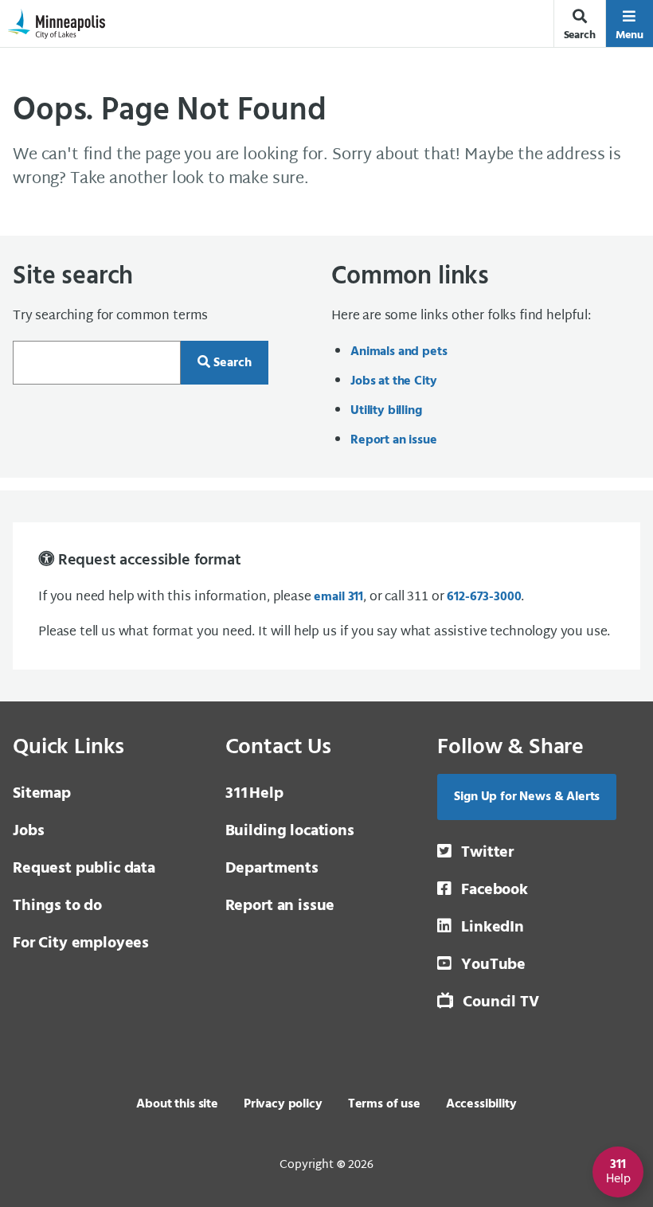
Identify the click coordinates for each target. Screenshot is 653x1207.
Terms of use (384, 1104)
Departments (272, 868)
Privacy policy (283, 1104)
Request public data (84, 868)
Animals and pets (398, 352)
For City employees (81, 943)
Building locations (289, 831)
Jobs (28, 831)
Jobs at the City (393, 381)
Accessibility (481, 1104)
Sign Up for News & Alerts (527, 797)
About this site (177, 1104)
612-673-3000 (484, 597)
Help (254, 794)
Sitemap (42, 794)
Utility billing (386, 410)
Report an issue (393, 440)
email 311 (338, 597)
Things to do (57, 906)
